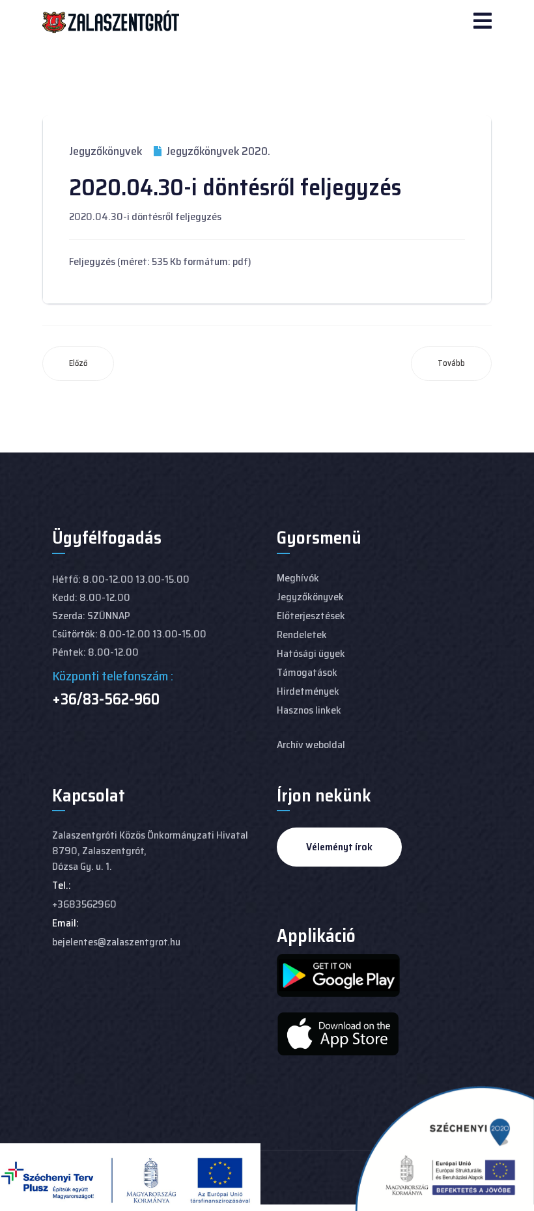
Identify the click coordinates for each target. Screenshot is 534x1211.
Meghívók (298, 578)
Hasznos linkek (309, 710)
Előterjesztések (311, 615)
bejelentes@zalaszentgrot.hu (116, 942)
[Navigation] (482, 22)
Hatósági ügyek (311, 653)
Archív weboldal (311, 744)
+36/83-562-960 (106, 699)
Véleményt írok (339, 847)
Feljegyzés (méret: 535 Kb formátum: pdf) (160, 261)
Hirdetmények (308, 691)
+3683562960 (84, 904)
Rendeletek (302, 634)
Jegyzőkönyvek (105, 151)
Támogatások (307, 672)
